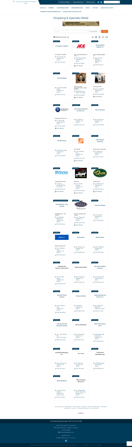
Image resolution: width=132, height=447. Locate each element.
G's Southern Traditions (60, 54)
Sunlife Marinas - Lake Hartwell (60, 214)
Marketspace (104, 406)
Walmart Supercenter (60, 245)
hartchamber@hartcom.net (66, 432)
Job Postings (67, 408)
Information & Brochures (83, 408)
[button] (54, 37)
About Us (43, 7)
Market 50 (76, 181)
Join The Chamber (94, 408)
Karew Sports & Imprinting (99, 149)
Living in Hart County (107, 7)
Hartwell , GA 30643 (67, 427)
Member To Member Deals (93, 406)
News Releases (68, 406)
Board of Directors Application (72, 11)
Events (88, 7)
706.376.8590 (66, 430)
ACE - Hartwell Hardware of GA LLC (80, 55)
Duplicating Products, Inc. (61, 118)
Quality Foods (96, 181)
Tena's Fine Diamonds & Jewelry (80, 214)
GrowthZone (79, 445)
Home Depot (77, 149)
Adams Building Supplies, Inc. (99, 55)
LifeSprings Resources (60, 181)
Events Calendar (76, 406)
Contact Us (73, 408)
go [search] (105, 31)
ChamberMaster (93, 445)
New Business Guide (77, 7)
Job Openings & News (62, 7)
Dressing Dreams (97, 86)
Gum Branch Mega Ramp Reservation (50, 11)
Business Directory (59, 406)
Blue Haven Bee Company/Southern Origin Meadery (80, 88)
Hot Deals (84, 406)
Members (51, 7)
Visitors (95, 7)
